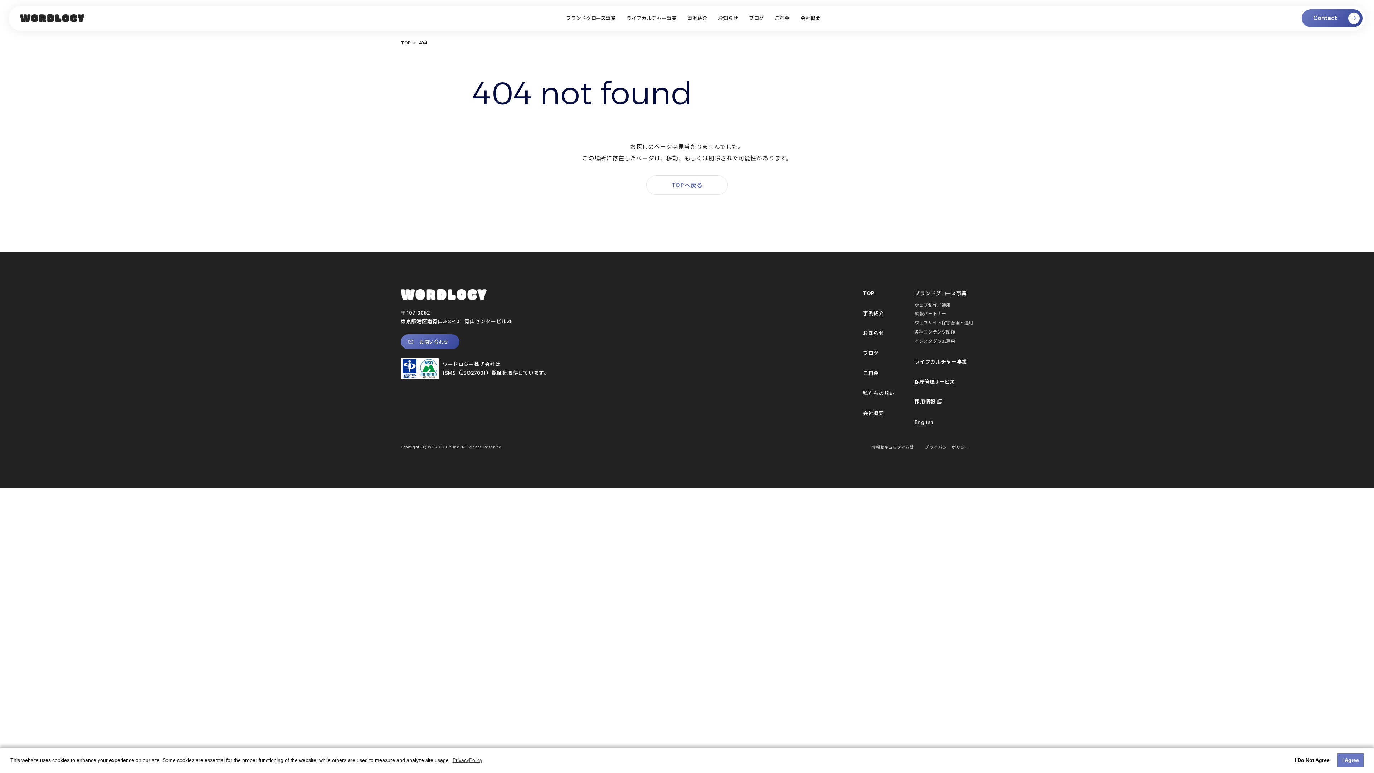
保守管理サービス (935, 381)
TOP (406, 42)
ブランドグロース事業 (941, 293)
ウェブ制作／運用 (933, 305)
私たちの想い (879, 393)
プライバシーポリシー (947, 447)
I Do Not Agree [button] (1312, 760)
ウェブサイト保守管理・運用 (944, 323)
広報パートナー (930, 314)
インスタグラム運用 (935, 341)
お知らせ (873, 333)
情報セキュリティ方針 (892, 447)
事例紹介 (873, 313)
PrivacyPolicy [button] (467, 760)
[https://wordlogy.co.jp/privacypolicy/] (52, 18)
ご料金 (871, 373)
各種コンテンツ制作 (935, 332)
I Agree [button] (1350, 760)
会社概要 (873, 413)
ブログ (871, 353)
